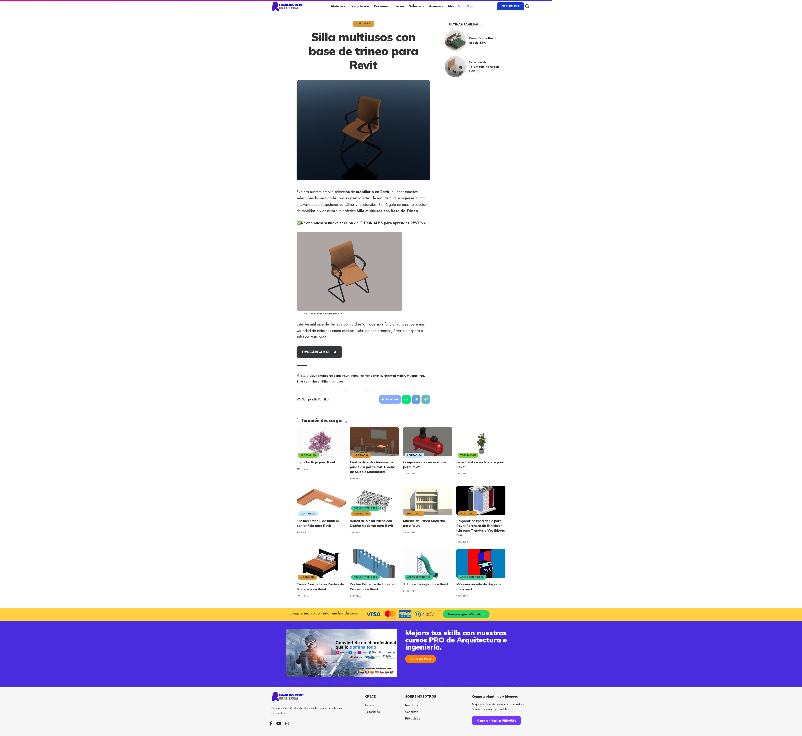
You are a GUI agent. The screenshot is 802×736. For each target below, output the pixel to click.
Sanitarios (414, 455)
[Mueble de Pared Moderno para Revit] (427, 500)
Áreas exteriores (365, 508)
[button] (527, 6)
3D (312, 376)
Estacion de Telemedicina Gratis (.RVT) (484, 66)
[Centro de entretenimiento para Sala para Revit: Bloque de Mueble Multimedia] (374, 441)
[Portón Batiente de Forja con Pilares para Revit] (374, 563)
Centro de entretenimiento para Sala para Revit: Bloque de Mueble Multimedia (372, 467)
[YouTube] (278, 723)
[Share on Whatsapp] (406, 399)
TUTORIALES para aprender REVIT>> (392, 223)
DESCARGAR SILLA (319, 352)
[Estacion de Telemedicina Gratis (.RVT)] (455, 66)
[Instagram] (287, 723)
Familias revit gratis (366, 376)
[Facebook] (270, 723)
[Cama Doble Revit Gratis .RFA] (455, 40)
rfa (421, 376)
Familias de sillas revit (333, 376)
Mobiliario (363, 23)
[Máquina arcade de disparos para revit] (480, 563)
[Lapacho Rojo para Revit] (321, 441)
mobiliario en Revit (372, 192)
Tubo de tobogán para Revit (425, 584)
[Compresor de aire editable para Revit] (427, 441)
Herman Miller (394, 376)
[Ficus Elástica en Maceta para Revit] (480, 441)
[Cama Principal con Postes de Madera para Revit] (321, 563)
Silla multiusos (332, 381)
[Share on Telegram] (416, 399)
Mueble (412, 376)
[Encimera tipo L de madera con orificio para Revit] (321, 500)
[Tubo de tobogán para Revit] (427, 563)
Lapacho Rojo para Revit (316, 462)
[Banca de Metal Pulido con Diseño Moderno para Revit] (374, 500)
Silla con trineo (308, 381)
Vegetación (308, 455)
